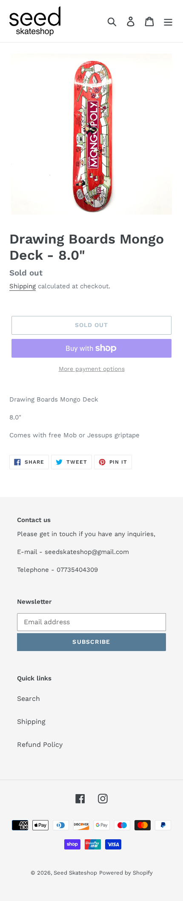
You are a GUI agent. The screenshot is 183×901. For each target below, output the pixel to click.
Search (28, 698)
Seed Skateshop (75, 872)
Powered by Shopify (126, 872)
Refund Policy (40, 744)
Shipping (22, 286)
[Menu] (168, 21)
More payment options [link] (92, 368)
